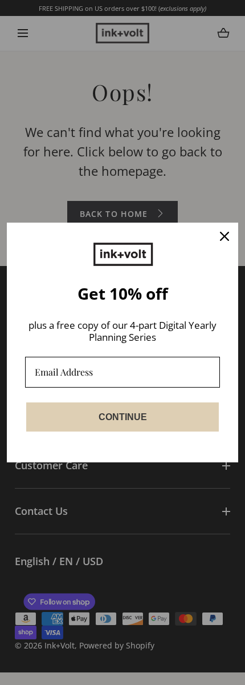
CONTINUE (123, 417)
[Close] (224, 236)
